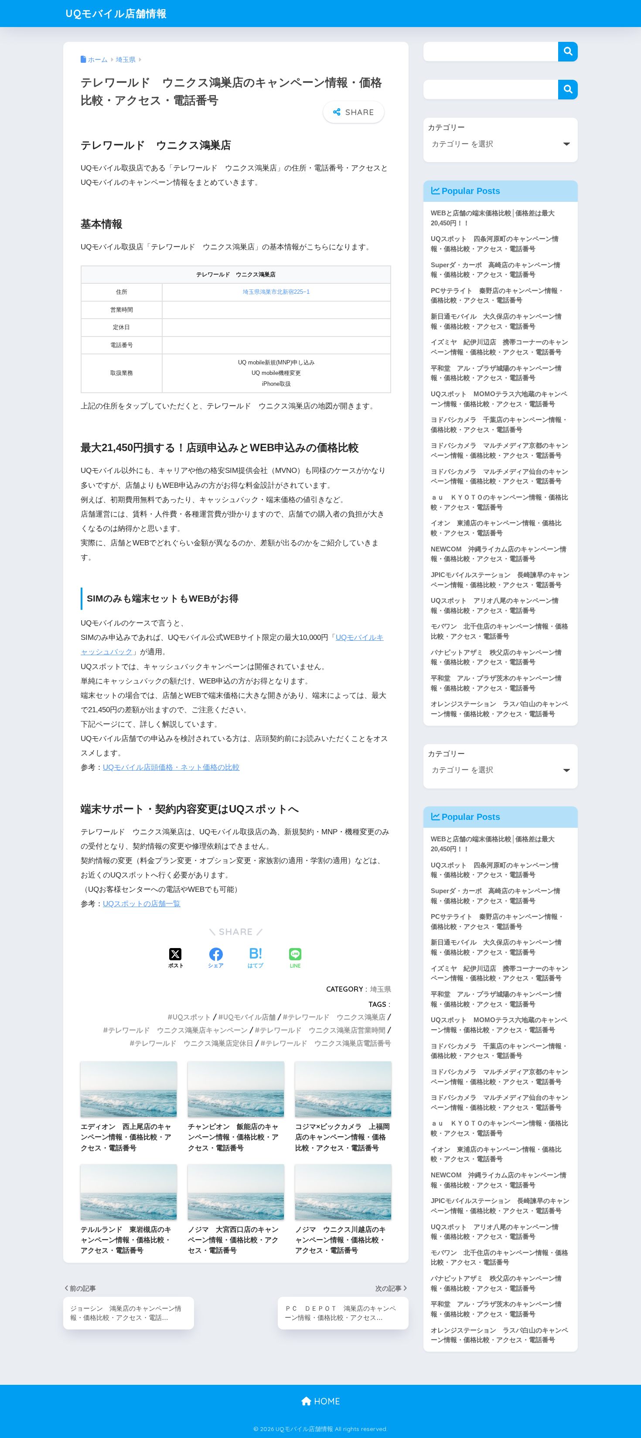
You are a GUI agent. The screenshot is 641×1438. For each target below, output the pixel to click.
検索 (568, 51)
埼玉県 (380, 989)
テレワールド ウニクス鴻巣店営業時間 (322, 1030)
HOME (325, 1401)
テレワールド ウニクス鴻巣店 (336, 1017)
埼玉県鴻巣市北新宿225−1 (276, 292)
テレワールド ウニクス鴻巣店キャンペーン (178, 1030)
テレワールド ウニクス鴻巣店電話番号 (328, 1043)
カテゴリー (446, 127)
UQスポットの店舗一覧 (142, 904)
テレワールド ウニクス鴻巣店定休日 (194, 1043)
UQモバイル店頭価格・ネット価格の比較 (171, 767)
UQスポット (192, 1017)
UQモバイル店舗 (249, 1017)
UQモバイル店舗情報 (116, 13)
